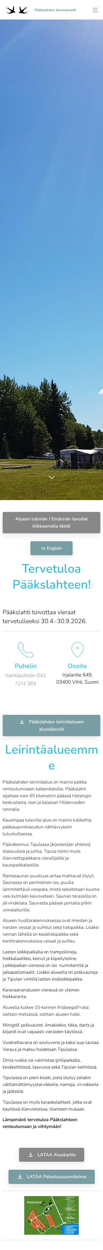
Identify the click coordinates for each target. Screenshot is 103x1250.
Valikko (95, 9)
